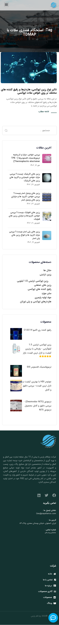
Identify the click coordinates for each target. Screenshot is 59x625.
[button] (6, 4)
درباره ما (48, 585)
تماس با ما (48, 579)
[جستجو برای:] (29, 130)
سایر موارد (46, 293)
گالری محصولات (45, 591)
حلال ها (47, 270)
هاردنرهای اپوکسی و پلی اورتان (35, 301)
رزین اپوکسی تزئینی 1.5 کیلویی (32, 281)
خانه (50, 573)
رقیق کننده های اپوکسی (39, 289)
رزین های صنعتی (42, 285)
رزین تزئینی (45, 274)
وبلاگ (49, 603)
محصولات (47, 597)
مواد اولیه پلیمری (43, 297)
